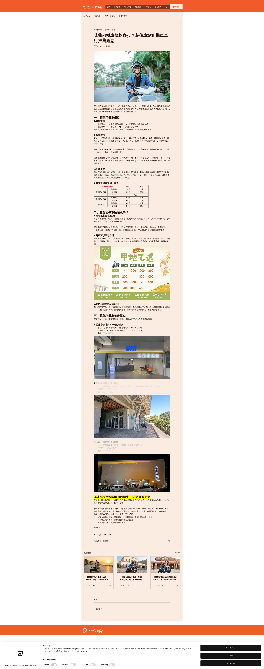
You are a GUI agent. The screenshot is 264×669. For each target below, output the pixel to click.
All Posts (87, 16)
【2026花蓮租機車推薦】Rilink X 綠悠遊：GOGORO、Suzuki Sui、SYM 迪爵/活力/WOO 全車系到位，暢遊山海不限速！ (98, 578)
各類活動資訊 (110, 16)
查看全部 (177, 553)
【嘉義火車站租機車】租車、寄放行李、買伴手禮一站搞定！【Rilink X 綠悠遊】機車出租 (132, 578)
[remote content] (132, 196)
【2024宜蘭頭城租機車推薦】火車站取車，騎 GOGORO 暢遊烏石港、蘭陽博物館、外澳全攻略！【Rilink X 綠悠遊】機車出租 (165, 578)
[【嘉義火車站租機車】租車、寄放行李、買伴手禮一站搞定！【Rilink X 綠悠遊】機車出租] (132, 565)
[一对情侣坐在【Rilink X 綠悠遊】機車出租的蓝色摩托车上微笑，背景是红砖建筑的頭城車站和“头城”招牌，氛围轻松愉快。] (165, 565)
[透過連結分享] (110, 535)
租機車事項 (123, 16)
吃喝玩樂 (97, 16)
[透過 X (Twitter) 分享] (100, 535)
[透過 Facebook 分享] (95, 535)
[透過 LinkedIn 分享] (105, 535)
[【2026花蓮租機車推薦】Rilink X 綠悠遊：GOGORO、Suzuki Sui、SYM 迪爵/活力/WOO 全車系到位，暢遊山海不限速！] (98, 565)
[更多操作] (169, 30)
